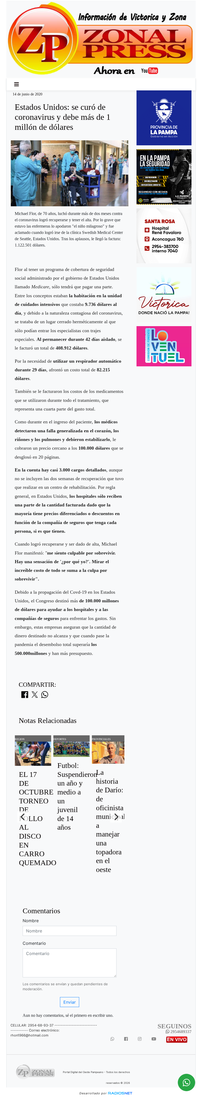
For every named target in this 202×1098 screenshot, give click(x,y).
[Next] (116, 817)
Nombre (31, 920)
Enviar (69, 1002)
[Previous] (23, 817)
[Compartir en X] (35, 696)
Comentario (34, 943)
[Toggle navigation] (16, 84)
